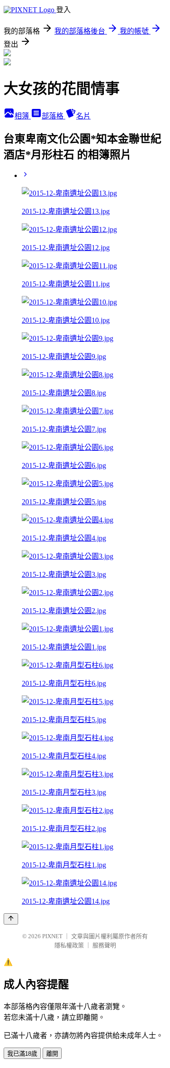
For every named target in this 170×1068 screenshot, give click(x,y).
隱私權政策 (69, 945)
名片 (83, 116)
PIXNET (52, 936)
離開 (52, 1053)
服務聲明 (104, 945)
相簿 (23, 116)
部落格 (53, 116)
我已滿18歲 (22, 1053)
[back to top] (11, 919)
